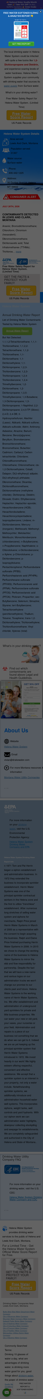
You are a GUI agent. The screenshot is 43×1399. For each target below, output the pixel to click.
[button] (40, 11)
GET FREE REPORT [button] (21, 44)
